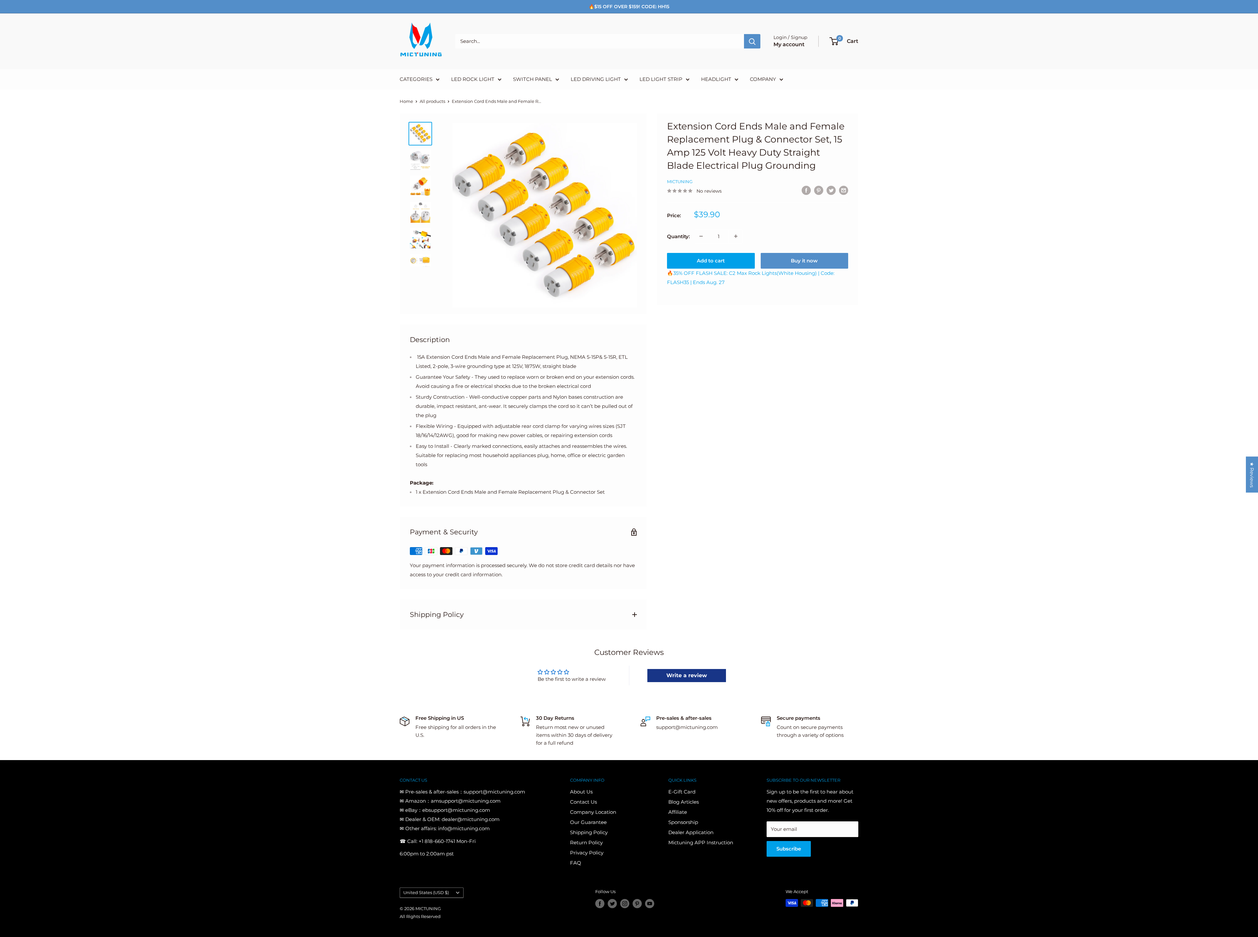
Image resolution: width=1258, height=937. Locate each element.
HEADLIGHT (716, 79)
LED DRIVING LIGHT (596, 79)
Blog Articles (683, 802)
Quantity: (678, 236)
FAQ (575, 863)
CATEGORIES (416, 79)
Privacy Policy (586, 853)
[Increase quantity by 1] (736, 236)
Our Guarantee (588, 822)
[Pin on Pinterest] (818, 190)
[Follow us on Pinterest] (637, 903)
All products (432, 101)
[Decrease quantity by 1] (701, 236)
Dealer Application (691, 832)
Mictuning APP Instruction (700, 842)
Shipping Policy (589, 832)
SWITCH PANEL (532, 79)
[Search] (752, 41)
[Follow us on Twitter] (612, 903)
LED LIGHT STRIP (660, 79)
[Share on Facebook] (806, 190)
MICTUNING (680, 181)
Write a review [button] (686, 675)
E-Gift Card (682, 792)
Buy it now (804, 260)
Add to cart (711, 260)
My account (789, 44)
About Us (581, 792)
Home (406, 101)
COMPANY (763, 79)
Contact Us (583, 802)
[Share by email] (843, 190)
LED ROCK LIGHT (472, 79)
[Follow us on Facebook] (599, 903)
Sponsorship (683, 822)
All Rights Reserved (420, 916)
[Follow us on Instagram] (624, 903)
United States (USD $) (426, 892)
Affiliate (677, 812)
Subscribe (788, 849)
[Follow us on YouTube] (649, 903)
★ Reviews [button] (1252, 475)
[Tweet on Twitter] (831, 190)
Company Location (593, 812)
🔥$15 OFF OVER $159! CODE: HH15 (629, 7)
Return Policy (586, 842)
